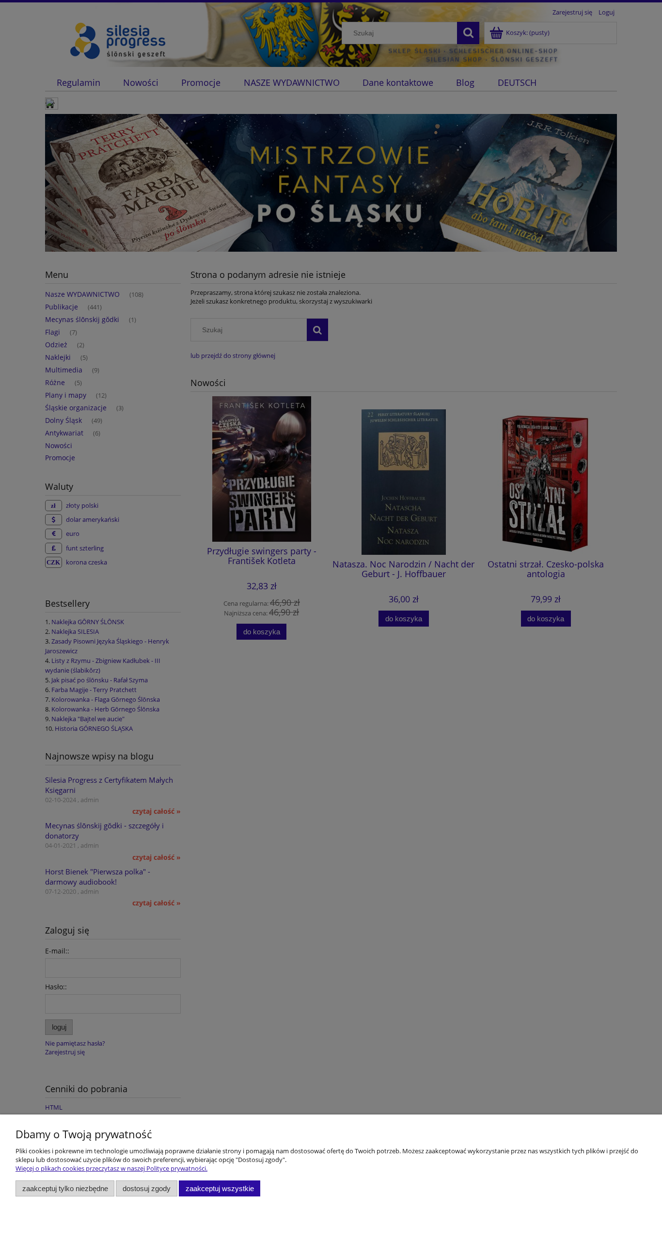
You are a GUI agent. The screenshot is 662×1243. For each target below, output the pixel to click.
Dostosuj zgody (147, 1188)
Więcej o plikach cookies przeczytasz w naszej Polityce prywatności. (111, 1168)
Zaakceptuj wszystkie (220, 1188)
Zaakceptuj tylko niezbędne (65, 1188)
